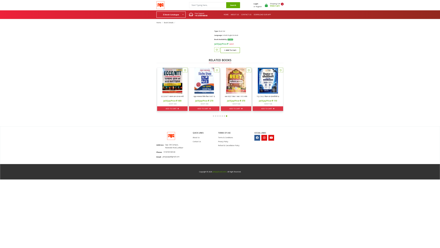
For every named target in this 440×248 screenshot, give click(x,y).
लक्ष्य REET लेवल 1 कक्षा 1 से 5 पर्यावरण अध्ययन (236, 96)
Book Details (168, 22)
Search (233, 5)
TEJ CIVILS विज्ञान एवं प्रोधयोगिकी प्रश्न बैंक (268, 96)
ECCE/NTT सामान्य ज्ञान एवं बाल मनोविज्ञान (172, 96)
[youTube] (271, 137)
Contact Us (246, 14)
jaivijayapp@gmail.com (170, 157)
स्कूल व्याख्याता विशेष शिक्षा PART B (204, 96)
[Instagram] (264, 137)
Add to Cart (230, 50)
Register (259, 6)
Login (256, 4)
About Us (235, 14)
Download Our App (262, 14)
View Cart (275, 6)
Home (226, 14)
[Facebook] (257, 137)
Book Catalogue (172, 14)
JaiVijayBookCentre (220, 172)
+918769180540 (169, 152)
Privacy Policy (223, 141)
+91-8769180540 (201, 15)
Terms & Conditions (225, 137)
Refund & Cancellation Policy (228, 145)
